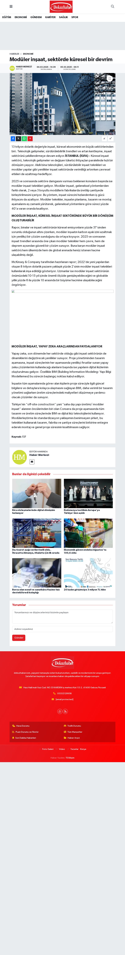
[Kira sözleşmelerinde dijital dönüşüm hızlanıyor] (36, 493)
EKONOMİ (21, 17)
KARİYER (50, 17)
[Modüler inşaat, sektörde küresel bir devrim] (63, 104)
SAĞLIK (63, 17)
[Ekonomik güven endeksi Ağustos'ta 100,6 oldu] (88, 533)
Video (62, 749)
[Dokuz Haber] (61, 6)
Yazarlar (74, 749)
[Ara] (112, 7)
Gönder (18, 638)
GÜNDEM (36, 17)
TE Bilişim (70, 758)
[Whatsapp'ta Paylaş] (24, 138)
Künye (83, 749)
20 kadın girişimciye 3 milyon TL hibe (85, 589)
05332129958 (64, 693)
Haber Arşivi (74, 738)
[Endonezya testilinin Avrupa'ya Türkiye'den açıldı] (88, 493)
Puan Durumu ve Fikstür (27, 732)
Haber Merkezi (39, 455)
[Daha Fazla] (30, 138)
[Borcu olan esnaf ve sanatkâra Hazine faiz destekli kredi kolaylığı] (36, 573)
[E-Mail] (31, 461)
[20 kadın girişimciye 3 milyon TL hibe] (88, 573)
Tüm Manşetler (74, 732)
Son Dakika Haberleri (25, 738)
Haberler (14, 54)
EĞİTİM (6, 17)
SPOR (74, 17)
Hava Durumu (22, 726)
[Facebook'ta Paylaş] (13, 138)
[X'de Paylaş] (18, 138)
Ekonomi (28, 54)
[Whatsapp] (59, 711)
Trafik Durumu (74, 726)
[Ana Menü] (11, 6)
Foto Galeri (48, 749)
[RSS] (65, 711)
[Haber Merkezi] (19, 457)
